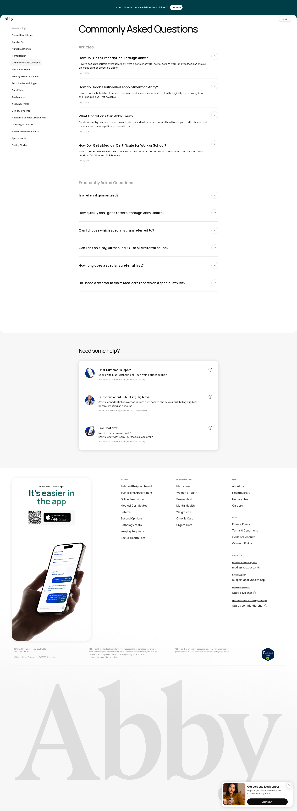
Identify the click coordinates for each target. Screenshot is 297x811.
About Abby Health (21, 69)
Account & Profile (20, 103)
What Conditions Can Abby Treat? (106, 116)
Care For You (18, 42)
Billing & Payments (21, 110)
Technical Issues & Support (25, 83)
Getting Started (20, 145)
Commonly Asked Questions (26, 62)
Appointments (19, 138)
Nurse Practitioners (21, 48)
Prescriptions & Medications (25, 131)
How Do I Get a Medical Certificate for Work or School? (122, 145)
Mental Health (19, 55)
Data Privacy (18, 90)
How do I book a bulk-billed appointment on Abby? (118, 87)
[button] (148, 195)
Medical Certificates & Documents (29, 117)
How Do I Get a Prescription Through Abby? (113, 58)
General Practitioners (22, 35)
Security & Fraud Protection (25, 76)
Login (285, 19)
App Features (18, 97)
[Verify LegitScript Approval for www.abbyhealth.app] (268, 654)
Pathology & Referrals (22, 124)
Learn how (176, 7)
